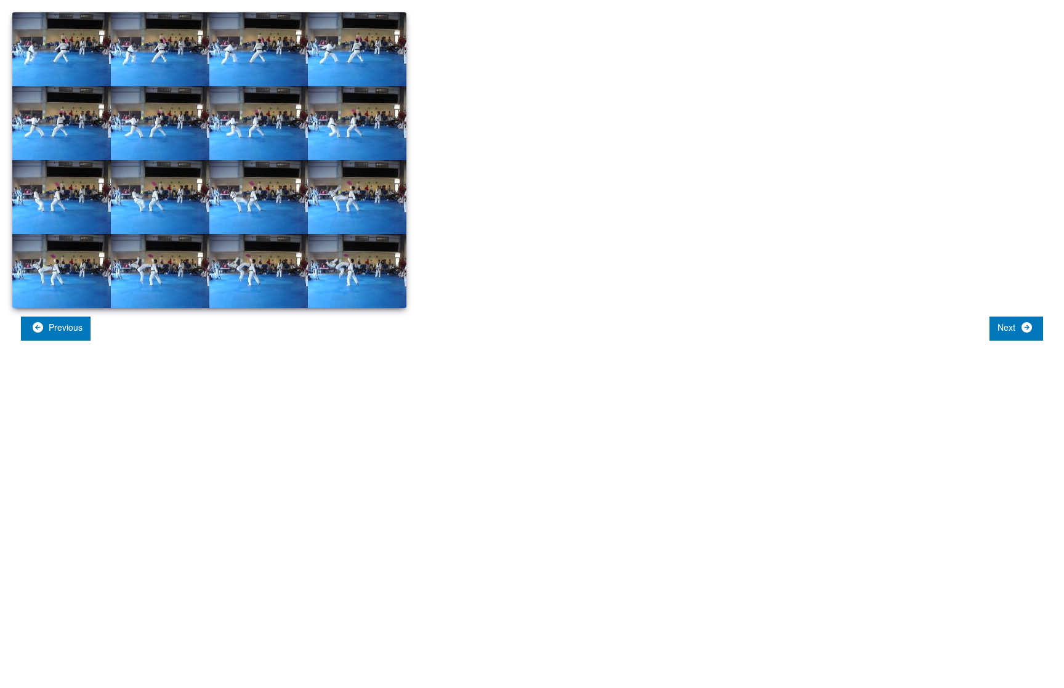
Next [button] (1007, 327)
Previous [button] (64, 327)
